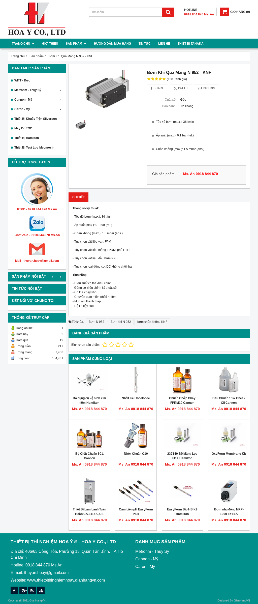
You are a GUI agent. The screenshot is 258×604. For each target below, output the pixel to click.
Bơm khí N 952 (121, 322)
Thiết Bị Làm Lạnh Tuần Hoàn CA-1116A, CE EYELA (89, 514)
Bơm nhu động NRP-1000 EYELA (229, 512)
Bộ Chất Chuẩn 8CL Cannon (89, 456)
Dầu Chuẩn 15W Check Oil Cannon (228, 400)
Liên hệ (164, 43)
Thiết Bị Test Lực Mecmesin (34, 147)
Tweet (182, 88)
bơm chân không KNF (152, 322)
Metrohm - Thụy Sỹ (27, 90)
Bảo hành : (169, 106)
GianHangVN (242, 600)
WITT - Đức (22, 80)
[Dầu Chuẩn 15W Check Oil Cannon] (229, 379)
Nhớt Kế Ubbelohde (136, 398)
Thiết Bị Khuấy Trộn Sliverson (35, 119)
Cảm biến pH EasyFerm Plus (136, 512)
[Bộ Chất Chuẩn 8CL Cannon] (89, 435)
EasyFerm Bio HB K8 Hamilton (182, 512)
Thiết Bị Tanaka (191, 43)
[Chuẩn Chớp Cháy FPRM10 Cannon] (182, 379)
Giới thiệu (50, 43)
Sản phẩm (74, 43)
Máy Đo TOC (23, 128)
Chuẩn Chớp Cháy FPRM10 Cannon (182, 400)
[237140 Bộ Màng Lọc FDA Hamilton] (182, 435)
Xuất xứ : (171, 99)
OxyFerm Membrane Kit (229, 453)
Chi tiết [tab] (78, 197)
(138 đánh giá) (177, 79)
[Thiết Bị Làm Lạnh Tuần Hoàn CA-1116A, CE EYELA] (89, 491)
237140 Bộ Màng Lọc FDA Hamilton (182, 456)
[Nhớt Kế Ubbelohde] (136, 379)
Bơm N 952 (96, 322)
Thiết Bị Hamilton (26, 138)
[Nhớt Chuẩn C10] (136, 435)
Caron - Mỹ (22, 109)
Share (158, 88)
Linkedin (207, 88)
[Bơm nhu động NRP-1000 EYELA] (229, 491)
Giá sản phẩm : (164, 174)
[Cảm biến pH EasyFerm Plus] (136, 491)
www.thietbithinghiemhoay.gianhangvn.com (66, 580)
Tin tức (145, 43)
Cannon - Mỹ (23, 99)
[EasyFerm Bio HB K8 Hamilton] (182, 491)
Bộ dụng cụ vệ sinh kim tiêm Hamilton (89, 400)
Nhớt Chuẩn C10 (136, 453)
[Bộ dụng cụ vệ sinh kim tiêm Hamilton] (89, 379)
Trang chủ (21, 43)
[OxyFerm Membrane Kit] (229, 435)
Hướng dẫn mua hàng (112, 43)
